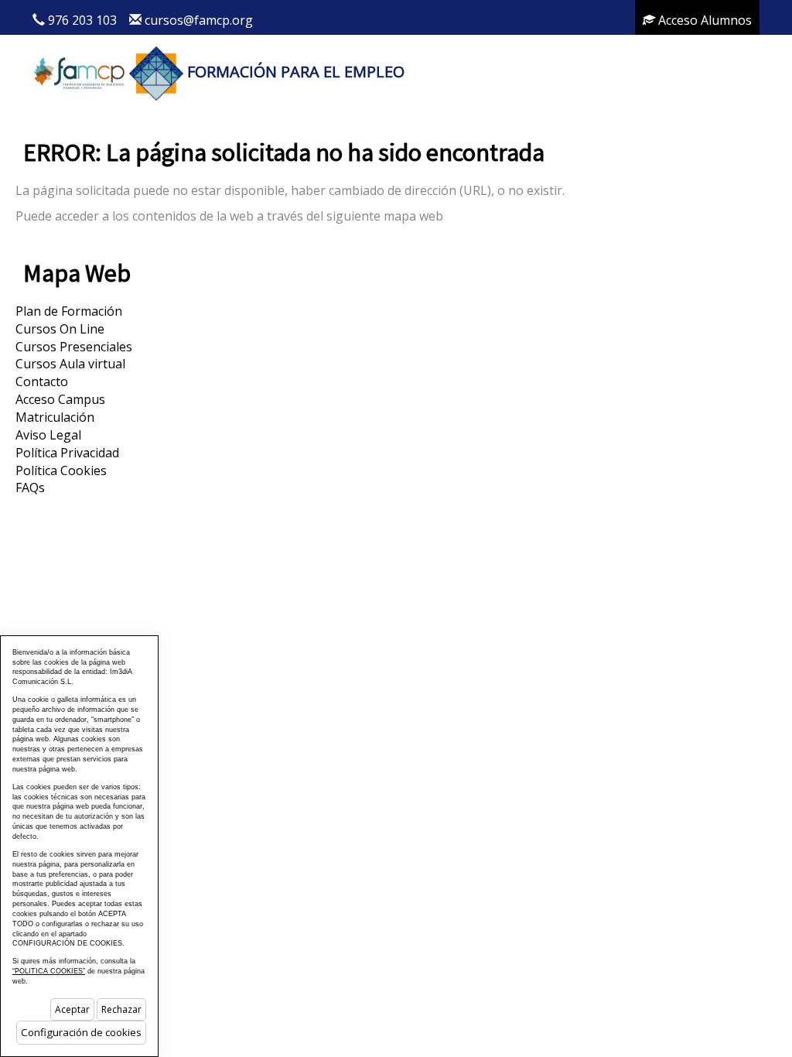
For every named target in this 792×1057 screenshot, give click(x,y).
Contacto (41, 381)
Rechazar (121, 1009)
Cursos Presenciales (73, 346)
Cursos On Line (59, 328)
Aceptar (72, 1009)
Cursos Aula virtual (70, 363)
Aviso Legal (48, 434)
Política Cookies (61, 470)
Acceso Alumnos (703, 20)
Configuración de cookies (81, 1032)
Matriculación (54, 417)
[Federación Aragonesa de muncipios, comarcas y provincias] (78, 71)
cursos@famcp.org (199, 20)
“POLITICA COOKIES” (48, 971)
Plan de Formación (68, 311)
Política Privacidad (67, 452)
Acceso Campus (60, 399)
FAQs (30, 487)
